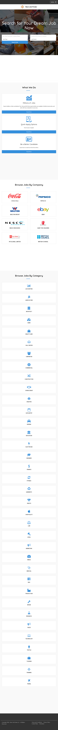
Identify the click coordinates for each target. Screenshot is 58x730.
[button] (53, 2)
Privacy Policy (47, 722)
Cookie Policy (35, 723)
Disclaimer (41, 723)
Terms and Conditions (37, 722)
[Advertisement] (29, 68)
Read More (29, 112)
